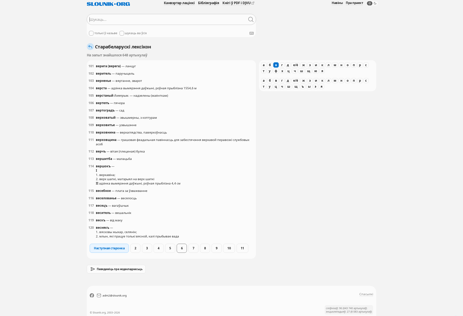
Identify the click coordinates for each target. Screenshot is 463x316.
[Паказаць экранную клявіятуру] (251, 33)
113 (91, 159)
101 (91, 66)
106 (91, 103)
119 (91, 220)
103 (91, 81)
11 (242, 248)
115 (91, 191)
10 (229, 248)
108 (91, 117)
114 (91, 166)
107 (91, 110)
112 (91, 151)
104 (91, 88)
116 (91, 198)
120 (91, 227)
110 (91, 132)
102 (91, 73)
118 (91, 213)
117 (91, 205)
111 (91, 140)
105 (91, 95)
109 (91, 125)
